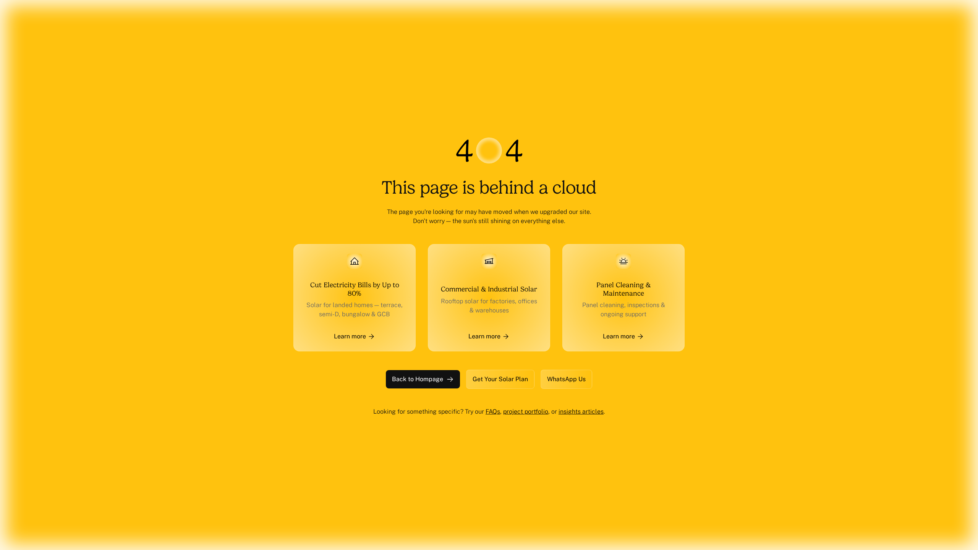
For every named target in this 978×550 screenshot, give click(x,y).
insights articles (581, 411)
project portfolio (525, 411)
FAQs (493, 411)
